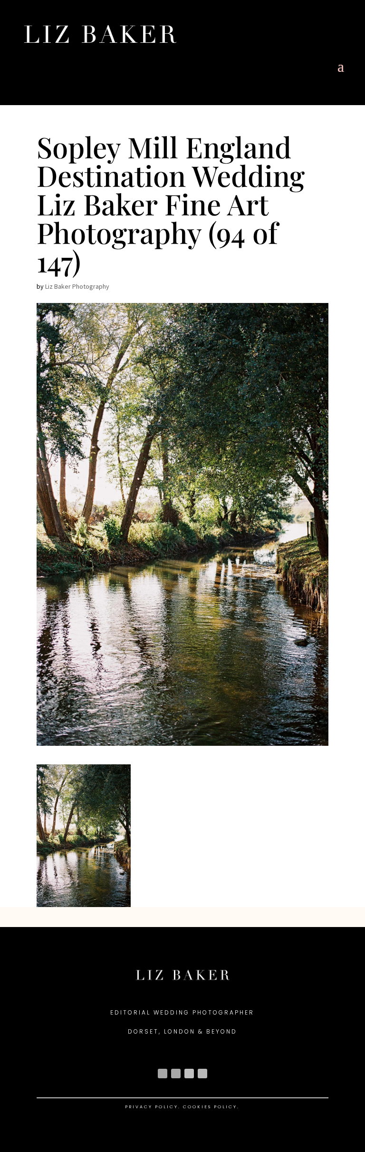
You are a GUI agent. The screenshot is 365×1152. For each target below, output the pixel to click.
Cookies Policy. (211, 1107)
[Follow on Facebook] (176, 1073)
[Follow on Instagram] (162, 1073)
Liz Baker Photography (77, 286)
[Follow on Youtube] (189, 1073)
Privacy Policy (151, 1107)
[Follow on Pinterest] (202, 1073)
